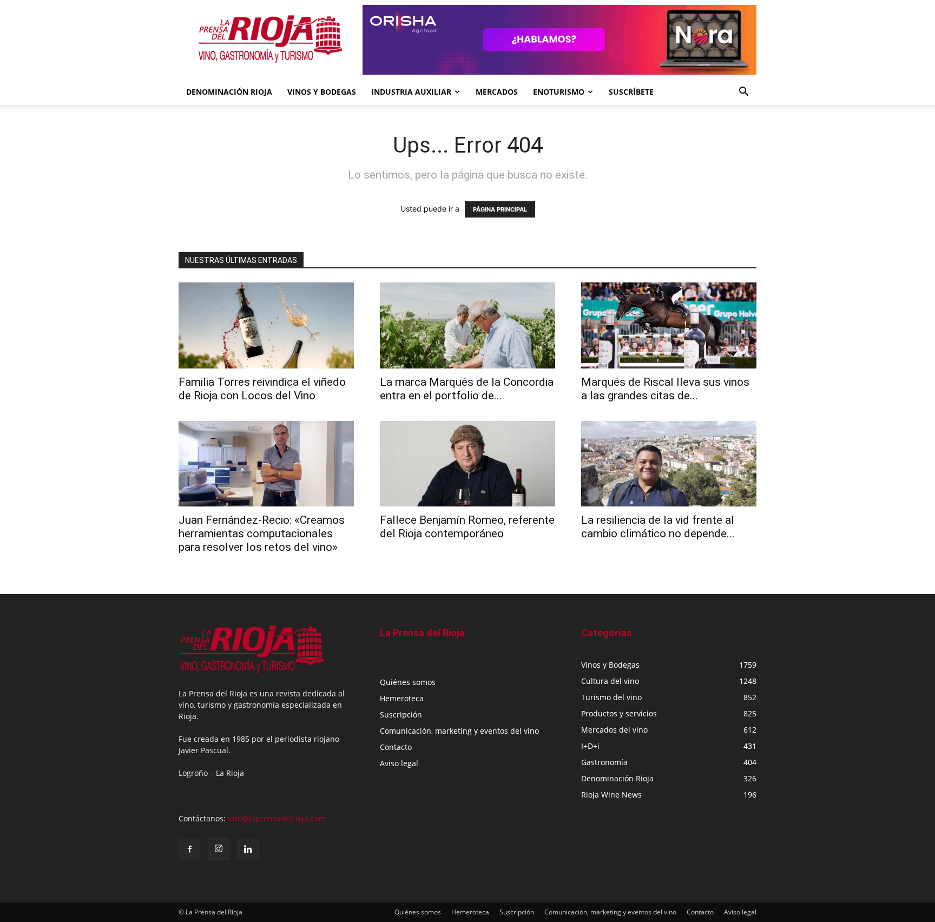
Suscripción (401, 714)
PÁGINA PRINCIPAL (500, 209)
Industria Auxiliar (411, 92)
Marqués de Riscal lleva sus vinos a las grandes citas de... (665, 389)
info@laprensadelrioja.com (277, 818)
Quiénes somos (408, 682)
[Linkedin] (248, 849)
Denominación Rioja (229, 92)
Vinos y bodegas (321, 92)
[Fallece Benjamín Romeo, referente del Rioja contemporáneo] (467, 464)
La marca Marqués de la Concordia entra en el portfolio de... (467, 389)
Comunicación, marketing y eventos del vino (459, 731)
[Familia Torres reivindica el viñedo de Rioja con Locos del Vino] (266, 325)
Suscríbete (631, 92)
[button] (743, 93)
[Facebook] (189, 849)
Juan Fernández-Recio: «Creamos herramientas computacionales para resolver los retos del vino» (262, 533)
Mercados (497, 92)
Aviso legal (399, 763)
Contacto (396, 747)
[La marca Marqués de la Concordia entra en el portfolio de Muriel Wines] (467, 325)
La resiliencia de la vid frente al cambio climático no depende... (658, 526)
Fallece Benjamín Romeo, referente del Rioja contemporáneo (467, 526)
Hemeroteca (402, 698)
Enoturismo (558, 92)
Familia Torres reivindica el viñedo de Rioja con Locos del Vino (262, 389)
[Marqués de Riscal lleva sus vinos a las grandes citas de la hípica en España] (668, 325)
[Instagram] (218, 849)
